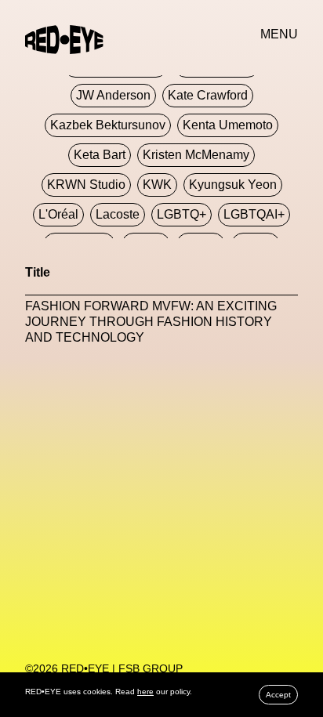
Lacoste (118, 214)
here (145, 691)
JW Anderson (113, 95)
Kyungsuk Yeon (233, 184)
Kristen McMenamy (196, 154)
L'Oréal (58, 214)
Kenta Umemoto (228, 125)
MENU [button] (279, 34)
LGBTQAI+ (254, 214)
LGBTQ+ (181, 214)
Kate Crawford (208, 95)
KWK (157, 184)
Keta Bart (99, 154)
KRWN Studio (86, 184)
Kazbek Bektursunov (107, 125)
